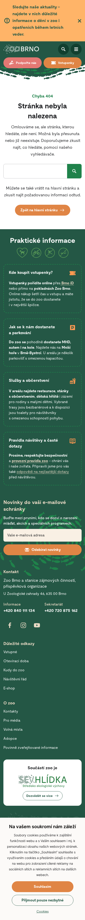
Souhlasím (42, 886)
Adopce (10, 738)
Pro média (11, 720)
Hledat (74, 171)
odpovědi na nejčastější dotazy (43, 472)
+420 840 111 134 (19, 610)
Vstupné (10, 652)
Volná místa (13, 729)
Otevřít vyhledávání (63, 49)
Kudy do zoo (13, 670)
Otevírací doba (16, 661)
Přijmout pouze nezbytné (42, 900)
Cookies (42, 911)
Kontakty (10, 711)
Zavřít (79, 20)
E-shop (9, 688)
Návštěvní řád (15, 679)
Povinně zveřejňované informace (30, 747)
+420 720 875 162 (61, 610)
